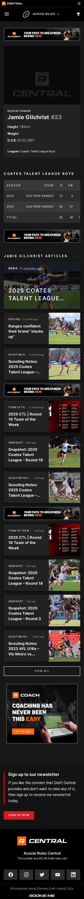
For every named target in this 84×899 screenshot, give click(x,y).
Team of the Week (18, 407)
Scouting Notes (18, 354)
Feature (14, 319)
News (13, 268)
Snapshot (15, 442)
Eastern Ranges (40, 196)
